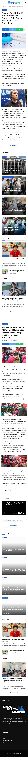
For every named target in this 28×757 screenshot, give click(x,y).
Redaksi (4, 742)
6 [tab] (17, 312)
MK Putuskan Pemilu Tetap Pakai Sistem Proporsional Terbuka (12, 169)
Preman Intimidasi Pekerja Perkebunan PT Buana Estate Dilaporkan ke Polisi (11, 229)
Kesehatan (4, 9)
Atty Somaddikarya (7, 520)
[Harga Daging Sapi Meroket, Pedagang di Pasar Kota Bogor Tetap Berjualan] (14, 289)
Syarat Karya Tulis (6, 745)
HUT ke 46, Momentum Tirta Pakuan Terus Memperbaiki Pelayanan (13, 189)
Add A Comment (14, 145)
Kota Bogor (11, 6)
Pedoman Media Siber (7, 740)
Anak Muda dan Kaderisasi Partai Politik (13, 258)
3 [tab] (13, 312)
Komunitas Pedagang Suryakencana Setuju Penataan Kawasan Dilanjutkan (13, 209)
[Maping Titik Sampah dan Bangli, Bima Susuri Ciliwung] (14, 546)
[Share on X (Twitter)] (12, 29)
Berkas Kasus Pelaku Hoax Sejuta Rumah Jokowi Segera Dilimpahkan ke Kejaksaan (13, 609)
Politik (6, 6)
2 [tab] (12, 312)
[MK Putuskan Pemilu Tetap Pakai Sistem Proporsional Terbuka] (14, 165)
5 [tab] (16, 312)
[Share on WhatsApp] (19, 29)
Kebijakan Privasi (6, 736)
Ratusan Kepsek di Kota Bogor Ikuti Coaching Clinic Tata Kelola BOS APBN (14, 570)
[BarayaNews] (14, 2)
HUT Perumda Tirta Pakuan (7, 177)
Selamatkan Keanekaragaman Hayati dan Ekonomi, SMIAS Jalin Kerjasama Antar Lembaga (13, 680)
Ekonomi (4, 295)
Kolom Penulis (5, 636)
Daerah (3, 675)
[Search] (26, 2)
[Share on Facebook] (5, 29)
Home (3, 6)
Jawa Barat (4, 324)
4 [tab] (14, 312)
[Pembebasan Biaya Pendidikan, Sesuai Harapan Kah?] (5, 271)
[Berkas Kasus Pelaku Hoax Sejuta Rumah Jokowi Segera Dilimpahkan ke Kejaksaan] (14, 606)
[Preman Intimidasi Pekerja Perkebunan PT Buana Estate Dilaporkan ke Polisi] (14, 226)
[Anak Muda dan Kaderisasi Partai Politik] (14, 249)
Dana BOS (4, 557)
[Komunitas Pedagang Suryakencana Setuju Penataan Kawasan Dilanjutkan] (14, 206)
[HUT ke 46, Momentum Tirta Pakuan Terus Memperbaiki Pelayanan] (14, 185)
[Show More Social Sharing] (24, 29)
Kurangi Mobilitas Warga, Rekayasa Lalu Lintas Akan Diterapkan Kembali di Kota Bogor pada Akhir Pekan (14, 589)
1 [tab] (10, 312)
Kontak (3, 738)
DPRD (14, 520)
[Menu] (2, 2)
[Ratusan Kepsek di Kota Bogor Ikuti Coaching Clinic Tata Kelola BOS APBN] (14, 566)
